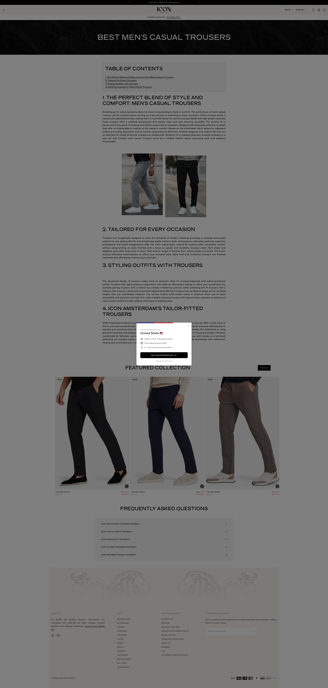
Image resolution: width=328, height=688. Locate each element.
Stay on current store (164, 361)
